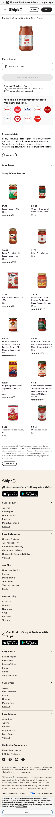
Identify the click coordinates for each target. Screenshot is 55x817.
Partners (6, 616)
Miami (5, 695)
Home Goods (9, 515)
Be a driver (7, 660)
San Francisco (9, 692)
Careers (6, 605)
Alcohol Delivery (10, 543)
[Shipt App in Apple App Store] (10, 494)
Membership (8, 578)
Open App (47, 2)
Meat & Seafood (10, 523)
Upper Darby (8, 730)
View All (6, 527)
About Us (6, 601)
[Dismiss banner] (3, 2)
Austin (5, 688)
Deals (5, 589)
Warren (6, 727)
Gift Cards (7, 581)
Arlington (7, 719)
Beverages (7, 512)
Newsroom (7, 609)
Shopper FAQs (9, 675)
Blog (4, 613)
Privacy (23, 793)
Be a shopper (9, 657)
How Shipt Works (11, 570)
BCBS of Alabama (11, 754)
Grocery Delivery (10, 539)
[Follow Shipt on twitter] (23, 760)
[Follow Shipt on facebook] (3, 760)
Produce (6, 519)
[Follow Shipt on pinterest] (16, 760)
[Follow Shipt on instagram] (10, 760)
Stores (5, 574)
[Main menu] (5, 9)
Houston (6, 699)
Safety (5, 672)
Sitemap (6, 620)
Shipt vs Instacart (11, 585)
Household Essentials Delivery (17, 554)
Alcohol (6, 508)
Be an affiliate (9, 664)
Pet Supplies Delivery (12, 547)
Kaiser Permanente (11, 750)
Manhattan (8, 703)
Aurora (5, 723)
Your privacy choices (43, 793)
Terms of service (9, 793)
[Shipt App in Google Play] (29, 494)
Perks (5, 668)
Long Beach (8, 734)
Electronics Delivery (12, 550)
